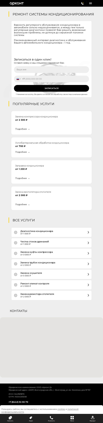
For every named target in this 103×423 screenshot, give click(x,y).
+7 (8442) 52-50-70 (18, 402)
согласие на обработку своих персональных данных (64, 94)
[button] (22, 129)
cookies (61, 409)
